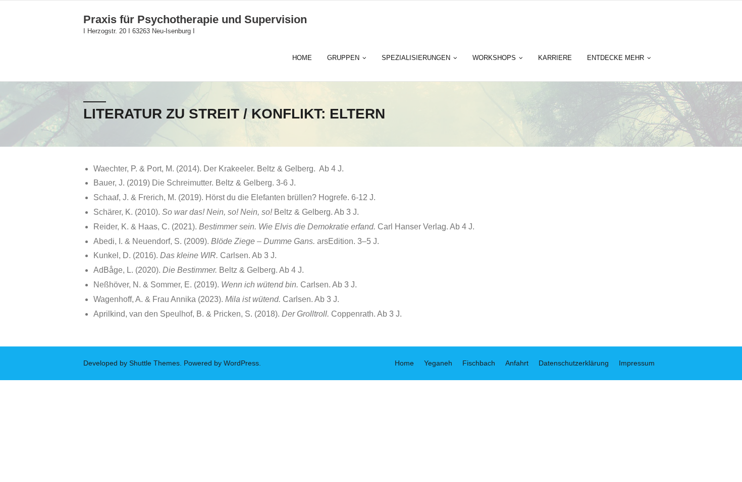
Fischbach (478, 363)
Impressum (637, 363)
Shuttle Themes (154, 363)
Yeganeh (438, 363)
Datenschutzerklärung (574, 363)
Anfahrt (516, 363)
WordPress (241, 363)
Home (404, 363)
